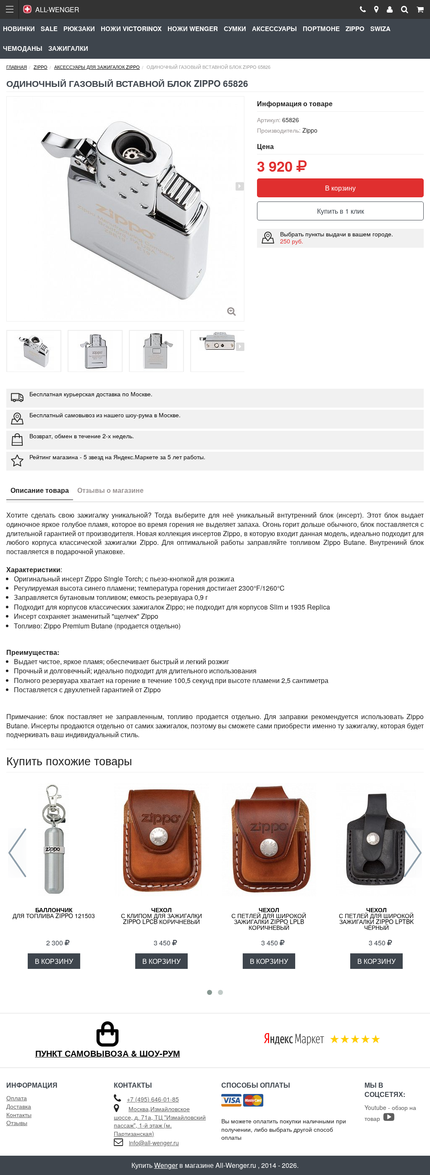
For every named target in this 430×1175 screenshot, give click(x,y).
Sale (49, 28)
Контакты (18, 1114)
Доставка (18, 1106)
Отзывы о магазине (110, 490)
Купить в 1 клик (340, 211)
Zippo (355, 28)
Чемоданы (22, 48)
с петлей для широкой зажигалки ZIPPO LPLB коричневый (268, 918)
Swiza (380, 28)
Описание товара (39, 490)
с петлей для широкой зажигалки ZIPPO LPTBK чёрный (376, 918)
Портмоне (321, 28)
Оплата (16, 1098)
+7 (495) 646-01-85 (153, 1099)
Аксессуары (274, 28)
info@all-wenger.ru (154, 1142)
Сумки (235, 28)
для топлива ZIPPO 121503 (54, 912)
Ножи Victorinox (131, 28)
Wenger (166, 1165)
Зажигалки (68, 48)
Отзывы (16, 1122)
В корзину (340, 188)
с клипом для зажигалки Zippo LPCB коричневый (161, 915)
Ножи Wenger (193, 28)
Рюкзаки (79, 28)
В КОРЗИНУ (54, 961)
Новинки (19, 28)
